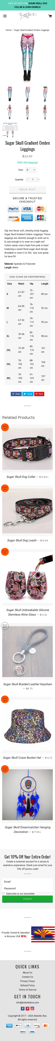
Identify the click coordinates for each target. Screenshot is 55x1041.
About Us (27, 972)
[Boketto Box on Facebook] (23, 1008)
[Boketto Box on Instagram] (32, 1008)
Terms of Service (27, 989)
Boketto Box (40, 1015)
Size (20, 169)
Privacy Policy (27, 981)
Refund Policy (27, 985)
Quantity (19, 179)
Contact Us (27, 977)
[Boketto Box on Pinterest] (28, 1008)
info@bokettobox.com (27, 1002)
